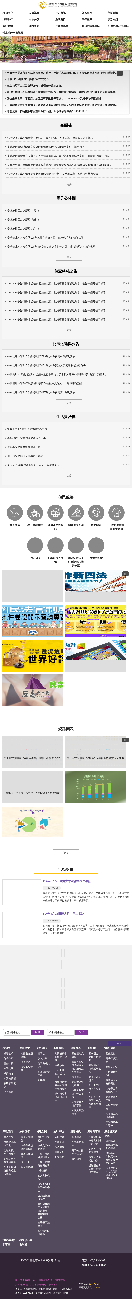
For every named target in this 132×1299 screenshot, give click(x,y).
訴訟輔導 (113, 13)
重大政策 (8, 1092)
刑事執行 (8, 19)
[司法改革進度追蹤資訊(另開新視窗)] (48, 1005)
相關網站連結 (78, 1144)
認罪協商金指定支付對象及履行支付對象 (112, 1173)
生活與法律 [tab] (66, 417)
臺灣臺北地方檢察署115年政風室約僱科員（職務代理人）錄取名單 (45, 237)
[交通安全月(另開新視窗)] (19, 1016)
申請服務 (42, 1170)
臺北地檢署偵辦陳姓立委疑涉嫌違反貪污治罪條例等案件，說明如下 (46, 147)
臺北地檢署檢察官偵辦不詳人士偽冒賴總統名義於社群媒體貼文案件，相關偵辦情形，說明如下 (59, 156)
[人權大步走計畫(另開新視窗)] (77, 993)
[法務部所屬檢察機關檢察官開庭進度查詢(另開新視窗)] (19, 953)
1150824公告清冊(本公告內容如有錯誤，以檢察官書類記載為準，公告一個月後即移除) (56, 310)
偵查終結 (42, 1058)
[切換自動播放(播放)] (120, 73)
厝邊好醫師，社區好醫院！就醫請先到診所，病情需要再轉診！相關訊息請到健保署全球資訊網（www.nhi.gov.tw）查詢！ (63, 92)
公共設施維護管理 (44, 1197)
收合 (119, 1043)
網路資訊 (34, 26)
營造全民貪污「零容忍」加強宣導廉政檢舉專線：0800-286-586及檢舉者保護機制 (54, 98)
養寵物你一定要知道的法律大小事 (26, 438)
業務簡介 (8, 1073)
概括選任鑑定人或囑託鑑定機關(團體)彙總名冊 (44, 1211)
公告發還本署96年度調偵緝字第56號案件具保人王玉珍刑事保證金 (45, 383)
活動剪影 (66, 870)
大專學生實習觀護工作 (112, 1090)
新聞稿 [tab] (66, 125)
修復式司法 (112, 1067)
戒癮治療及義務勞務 (112, 1082)
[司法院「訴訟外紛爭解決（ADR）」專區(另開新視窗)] (107, 1005)
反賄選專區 (61, 26)
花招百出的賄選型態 (95, 1151)
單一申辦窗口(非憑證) (42, 1280)
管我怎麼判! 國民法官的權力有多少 (27, 429)
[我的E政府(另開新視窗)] (48, 993)
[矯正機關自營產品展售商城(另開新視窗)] (48, 953)
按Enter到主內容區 (12, 2)
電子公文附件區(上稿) (78, 1152)
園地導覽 (59, 1137)
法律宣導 (87, 19)
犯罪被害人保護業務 (112, 1115)
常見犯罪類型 (27, 1139)
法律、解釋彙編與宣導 (44, 1164)
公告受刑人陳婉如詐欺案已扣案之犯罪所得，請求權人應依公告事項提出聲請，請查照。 (57, 374)
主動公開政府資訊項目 (44, 1156)
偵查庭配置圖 (27, 1069)
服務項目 (59, 1065)
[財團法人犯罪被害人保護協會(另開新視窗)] (19, 1005)
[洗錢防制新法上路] (77, 982)
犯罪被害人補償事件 (78, 1104)
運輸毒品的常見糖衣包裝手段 (24, 447)
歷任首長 (8, 1063)
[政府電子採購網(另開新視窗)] (48, 964)
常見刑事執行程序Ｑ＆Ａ (95, 1088)
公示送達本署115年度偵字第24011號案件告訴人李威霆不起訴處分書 (46, 365)
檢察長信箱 (10, 1078)
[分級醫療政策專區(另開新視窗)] (19, 964)
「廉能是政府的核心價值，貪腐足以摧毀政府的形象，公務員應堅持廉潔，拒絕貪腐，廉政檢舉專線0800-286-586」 (63, 105)
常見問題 (76, 1077)
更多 (69, 184)
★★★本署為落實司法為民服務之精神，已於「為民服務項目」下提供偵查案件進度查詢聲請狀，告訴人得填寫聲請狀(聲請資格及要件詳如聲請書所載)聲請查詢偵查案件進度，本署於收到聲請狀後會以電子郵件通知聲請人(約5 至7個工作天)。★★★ (63, 73)
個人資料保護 (44, 1177)
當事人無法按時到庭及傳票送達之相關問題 (78, 1067)
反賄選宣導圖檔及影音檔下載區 (95, 1169)
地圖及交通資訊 (27, 1055)
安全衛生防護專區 (44, 1233)
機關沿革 (8, 1053)
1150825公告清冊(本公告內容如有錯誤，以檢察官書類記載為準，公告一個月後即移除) (56, 301)
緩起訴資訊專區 (91, 26)
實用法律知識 (27, 1156)
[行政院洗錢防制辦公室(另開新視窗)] (32, 656)
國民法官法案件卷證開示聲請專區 (61, 1085)
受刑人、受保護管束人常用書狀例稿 (95, 1102)
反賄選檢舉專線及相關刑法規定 (95, 1140)
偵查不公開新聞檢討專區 (44, 1187)
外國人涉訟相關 (78, 1112)
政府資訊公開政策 (44, 1147)
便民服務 (66, 497)
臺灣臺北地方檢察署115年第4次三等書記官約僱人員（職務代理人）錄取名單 (51, 246)
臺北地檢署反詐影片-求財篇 (23, 228)
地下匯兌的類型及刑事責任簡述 (25, 456)
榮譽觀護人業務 (112, 1099)
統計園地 (8, 26)
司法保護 (34, 19)
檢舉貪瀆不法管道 (10, 1144)
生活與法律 (27, 1167)
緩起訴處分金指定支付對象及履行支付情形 (112, 1158)
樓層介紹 (25, 1062)
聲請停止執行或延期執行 (95, 1068)
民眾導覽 (34, 13)
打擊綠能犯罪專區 (118, 26)
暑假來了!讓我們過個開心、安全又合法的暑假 (33, 465)
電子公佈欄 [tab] (66, 198)
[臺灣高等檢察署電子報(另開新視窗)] (107, 953)
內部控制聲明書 (44, 1139)
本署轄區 (8, 1068)
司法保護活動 (112, 1060)
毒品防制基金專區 (112, 1124)
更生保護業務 (112, 1107)
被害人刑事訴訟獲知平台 (78, 1093)
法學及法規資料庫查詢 (27, 1147)
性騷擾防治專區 (44, 1224)
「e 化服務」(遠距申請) (60, 1073)
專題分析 (59, 1152)
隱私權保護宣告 (22, 1280)
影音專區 (76, 1137)
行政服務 (59, 1147)
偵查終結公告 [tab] (66, 271)
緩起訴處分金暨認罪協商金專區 (112, 1144)
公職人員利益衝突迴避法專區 (10, 1170)
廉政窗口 (60, 19)
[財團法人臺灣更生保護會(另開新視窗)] (107, 993)
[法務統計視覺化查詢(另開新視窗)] (95, 656)
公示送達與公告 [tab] (66, 344)
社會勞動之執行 (112, 1074)
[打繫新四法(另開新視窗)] (95, 586)
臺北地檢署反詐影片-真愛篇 (23, 210)
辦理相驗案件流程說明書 (61, 1097)
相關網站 (59, 1157)
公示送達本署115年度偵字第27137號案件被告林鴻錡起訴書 (41, 356)
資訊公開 (113, 19)
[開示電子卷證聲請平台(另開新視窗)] (77, 953)
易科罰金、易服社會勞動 (95, 1057)
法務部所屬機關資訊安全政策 (44, 1285)
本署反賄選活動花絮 (95, 1159)
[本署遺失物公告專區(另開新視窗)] (48, 982)
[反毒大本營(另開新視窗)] (32, 690)
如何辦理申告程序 (78, 1084)
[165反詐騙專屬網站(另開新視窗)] (77, 1005)
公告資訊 (60, 13)
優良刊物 (25, 1162)
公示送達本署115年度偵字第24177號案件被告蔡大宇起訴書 (41, 392)
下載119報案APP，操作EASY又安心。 (29, 79)
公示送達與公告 (44, 1065)
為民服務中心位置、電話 (61, 1057)
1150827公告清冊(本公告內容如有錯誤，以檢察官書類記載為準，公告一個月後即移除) (56, 283)
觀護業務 (110, 1053)
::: (2, 1259)
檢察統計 (59, 1142)
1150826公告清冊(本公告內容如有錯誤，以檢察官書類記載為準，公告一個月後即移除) (56, 292)
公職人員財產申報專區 (10, 1152)
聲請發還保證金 (95, 1079)
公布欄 (41, 1080)
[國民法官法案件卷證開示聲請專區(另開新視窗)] (32, 621)
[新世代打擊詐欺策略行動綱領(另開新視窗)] (95, 621)
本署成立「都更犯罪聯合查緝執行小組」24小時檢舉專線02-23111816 (47, 111)
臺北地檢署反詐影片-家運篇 (23, 219)
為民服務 (87, 13)
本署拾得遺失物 (44, 1074)
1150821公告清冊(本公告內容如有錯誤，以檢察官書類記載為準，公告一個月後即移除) (56, 319)
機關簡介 (8, 13)
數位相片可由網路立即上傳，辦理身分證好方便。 (35, 85)
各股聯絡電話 (10, 1085)
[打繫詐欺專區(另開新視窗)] (32, 586)
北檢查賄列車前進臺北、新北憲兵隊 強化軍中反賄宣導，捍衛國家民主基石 (50, 138)
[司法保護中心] (19, 982)
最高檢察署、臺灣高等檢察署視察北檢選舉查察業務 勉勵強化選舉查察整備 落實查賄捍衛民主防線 (59, 165)
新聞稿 (41, 1053)
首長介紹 (8, 1058)
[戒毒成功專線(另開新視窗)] (19, 993)
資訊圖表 (66, 729)
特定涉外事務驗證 (13, 32)
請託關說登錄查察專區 (10, 1160)
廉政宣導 (8, 1137)
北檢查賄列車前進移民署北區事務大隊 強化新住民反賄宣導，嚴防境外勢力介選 (52, 174)
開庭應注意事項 (78, 1055)
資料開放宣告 (21, 1285)
